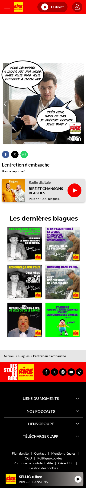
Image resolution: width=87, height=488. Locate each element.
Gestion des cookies (43, 468)
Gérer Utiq (66, 463)
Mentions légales (63, 453)
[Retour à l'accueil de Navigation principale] (18, 7)
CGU (28, 458)
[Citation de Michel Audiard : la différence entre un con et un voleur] (24, 244)
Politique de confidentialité (33, 463)
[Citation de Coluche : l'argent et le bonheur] (62, 320)
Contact (40, 453)
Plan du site (20, 453)
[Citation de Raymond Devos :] (24, 320)
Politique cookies (49, 458)
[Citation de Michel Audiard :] (62, 244)
